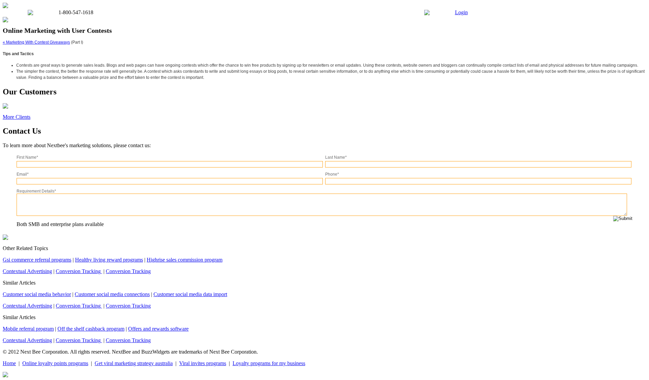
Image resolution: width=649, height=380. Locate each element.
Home (9, 363)
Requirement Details (36, 191)
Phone (332, 174)
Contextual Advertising (27, 271)
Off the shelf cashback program (90, 329)
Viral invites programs (202, 363)
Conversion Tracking (79, 271)
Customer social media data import (190, 294)
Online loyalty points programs (55, 363)
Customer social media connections (112, 294)
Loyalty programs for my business (269, 363)
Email (23, 174)
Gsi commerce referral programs (37, 260)
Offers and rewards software (158, 329)
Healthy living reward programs (109, 260)
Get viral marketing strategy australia (134, 363)
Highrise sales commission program (184, 260)
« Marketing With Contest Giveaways (36, 42)
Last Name (336, 157)
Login (461, 12)
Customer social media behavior (37, 294)
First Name (27, 157)
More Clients (16, 117)
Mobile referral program (28, 329)
